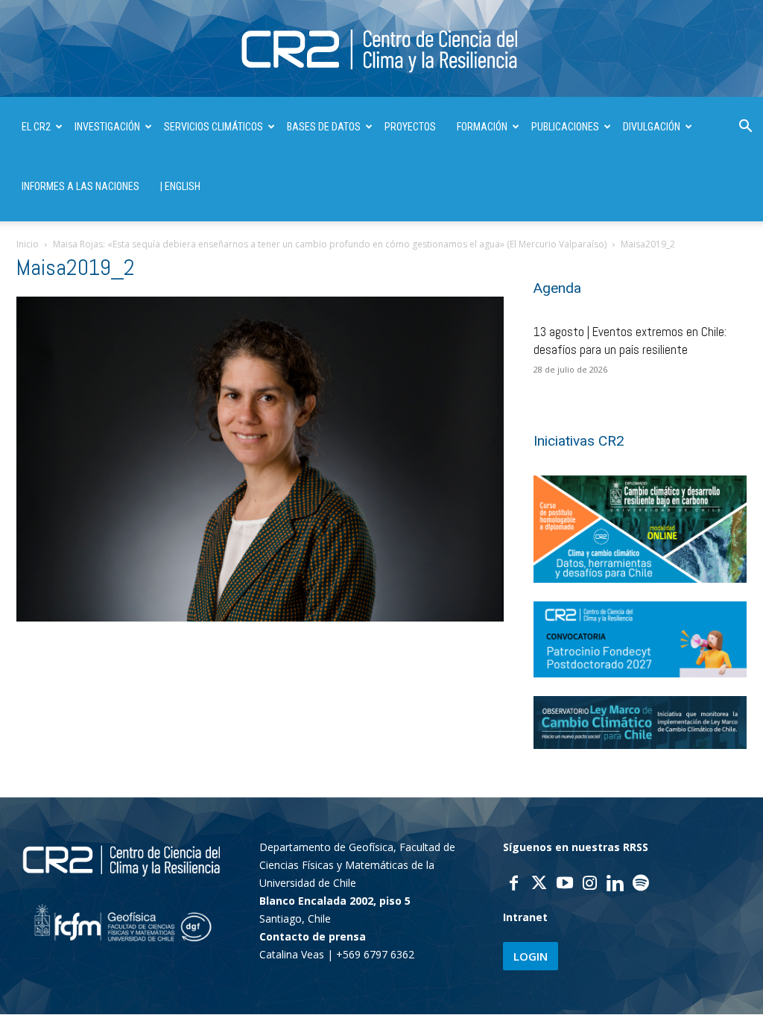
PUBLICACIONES (565, 127)
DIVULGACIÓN (651, 127)
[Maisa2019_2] (260, 617)
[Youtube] (565, 884)
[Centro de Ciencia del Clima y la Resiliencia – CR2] (381, 49)
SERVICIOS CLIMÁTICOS (213, 127)
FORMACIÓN (482, 127)
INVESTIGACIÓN (107, 127)
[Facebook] (514, 884)
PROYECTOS (410, 127)
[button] (745, 128)
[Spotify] (641, 884)
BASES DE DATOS (324, 127)
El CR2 (36, 127)
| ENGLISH (180, 186)
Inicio (27, 244)
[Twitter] (539, 884)
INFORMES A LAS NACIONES (80, 186)
